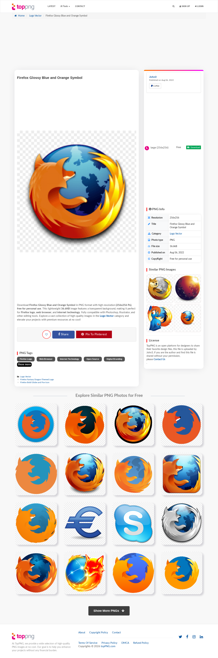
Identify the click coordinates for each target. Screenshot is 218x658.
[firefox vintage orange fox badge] (133, 474)
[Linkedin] (201, 637)
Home (21, 16)
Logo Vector (35, 16)
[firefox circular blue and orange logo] (36, 424)
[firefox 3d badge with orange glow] (181, 474)
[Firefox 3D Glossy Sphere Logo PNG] (187, 318)
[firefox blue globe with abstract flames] (133, 573)
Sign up (185, 6)
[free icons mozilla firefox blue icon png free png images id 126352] (181, 523)
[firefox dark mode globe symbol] (85, 424)
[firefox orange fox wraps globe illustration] (36, 523)
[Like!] (46, 334)
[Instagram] (194, 637)
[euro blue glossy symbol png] (85, 523)
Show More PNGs (107, 610)
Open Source (93, 359)
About (81, 632)
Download (195, 147)
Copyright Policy (98, 632)
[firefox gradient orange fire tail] (85, 474)
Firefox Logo (26, 359)
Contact (80, 6)
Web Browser (45, 359)
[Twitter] (180, 637)
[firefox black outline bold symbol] (133, 424)
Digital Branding (114, 359)
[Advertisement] (109, 46)
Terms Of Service (87, 643)
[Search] (173, 6)
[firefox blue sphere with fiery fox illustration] (85, 573)
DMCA (125, 643)
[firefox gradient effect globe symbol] (36, 474)
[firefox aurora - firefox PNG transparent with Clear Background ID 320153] (187, 289)
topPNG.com (108, 646)
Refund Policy (141, 643)
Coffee (156, 86)
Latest (51, 6)
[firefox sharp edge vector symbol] (181, 424)
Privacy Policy (109, 643)
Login (200, 6)
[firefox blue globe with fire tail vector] (181, 573)
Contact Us (159, 359)
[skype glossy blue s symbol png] (133, 523)
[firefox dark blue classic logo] (36, 573)
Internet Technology (69, 359)
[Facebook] (187, 637)
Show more (24, 364)
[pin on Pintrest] (52, 408)
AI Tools (64, 6)
